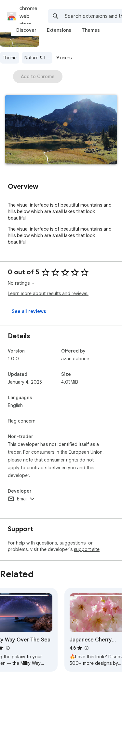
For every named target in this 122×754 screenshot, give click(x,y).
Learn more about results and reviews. (48, 293)
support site (87, 549)
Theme (10, 58)
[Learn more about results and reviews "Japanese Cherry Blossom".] (86, 648)
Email (22, 499)
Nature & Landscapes (38, 58)
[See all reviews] (29, 311)
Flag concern (21, 421)
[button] (61, 130)
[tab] (26, 30)
